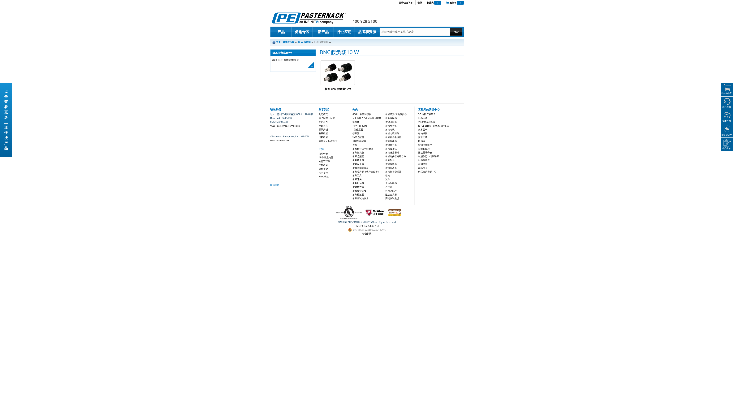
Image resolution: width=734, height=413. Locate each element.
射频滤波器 (391, 122)
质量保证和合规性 (328, 141)
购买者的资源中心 (427, 171)
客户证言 (323, 122)
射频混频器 (391, 118)
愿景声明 (323, 129)
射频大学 (422, 118)
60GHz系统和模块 (361, 114)
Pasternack (309, 18)
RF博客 (421, 141)
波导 (387, 179)
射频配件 (390, 160)
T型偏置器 (357, 129)
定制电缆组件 (425, 144)
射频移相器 (391, 141)
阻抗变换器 (391, 194)
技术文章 (422, 137)
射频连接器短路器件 (395, 156)
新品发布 (422, 167)
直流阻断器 (391, 183)
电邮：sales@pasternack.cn (285, 125)
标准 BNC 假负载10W (284, 60)
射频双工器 (358, 164)
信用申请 (323, 153)
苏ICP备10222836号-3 (367, 226)
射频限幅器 (391, 164)
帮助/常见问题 (326, 157)
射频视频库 (424, 160)
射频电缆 (390, 129)
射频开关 (357, 179)
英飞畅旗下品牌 (327, 118)
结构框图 (422, 133)
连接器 (388, 187)
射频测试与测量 (360, 198)
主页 (278, 42)
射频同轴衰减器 (360, 167)
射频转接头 (391, 148)
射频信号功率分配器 (362, 148)
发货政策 (323, 165)
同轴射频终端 (359, 141)
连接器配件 (391, 190)
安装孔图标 (424, 148)
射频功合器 (358, 160)
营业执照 (367, 233)
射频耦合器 (391, 144)
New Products (359, 125)
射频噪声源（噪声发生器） (366, 171)
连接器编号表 (425, 152)
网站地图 (274, 185)
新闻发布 (422, 164)
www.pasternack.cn (280, 140)
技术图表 (422, 129)
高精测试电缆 (392, 198)
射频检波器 (358, 194)
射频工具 (357, 175)
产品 (281, 31)
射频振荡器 (358, 183)
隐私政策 (323, 137)
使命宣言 (323, 125)
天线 (354, 144)
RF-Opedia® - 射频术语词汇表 (433, 125)
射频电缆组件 (392, 133)
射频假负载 (358, 152)
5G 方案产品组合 (427, 114)
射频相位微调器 (393, 137)
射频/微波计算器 (426, 122)
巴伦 (387, 175)
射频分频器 (358, 156)
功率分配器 (358, 137)
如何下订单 (324, 161)
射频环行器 (391, 125)
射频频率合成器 (393, 171)
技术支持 (323, 172)
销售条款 (323, 169)
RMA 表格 (324, 176)
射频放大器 (358, 187)
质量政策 (323, 133)
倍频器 (355, 133)
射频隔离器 (391, 167)
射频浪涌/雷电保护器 (396, 114)
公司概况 (323, 114)
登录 (419, 2)
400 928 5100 (364, 21)
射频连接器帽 (392, 152)
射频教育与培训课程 (428, 156)
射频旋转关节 (359, 190)
